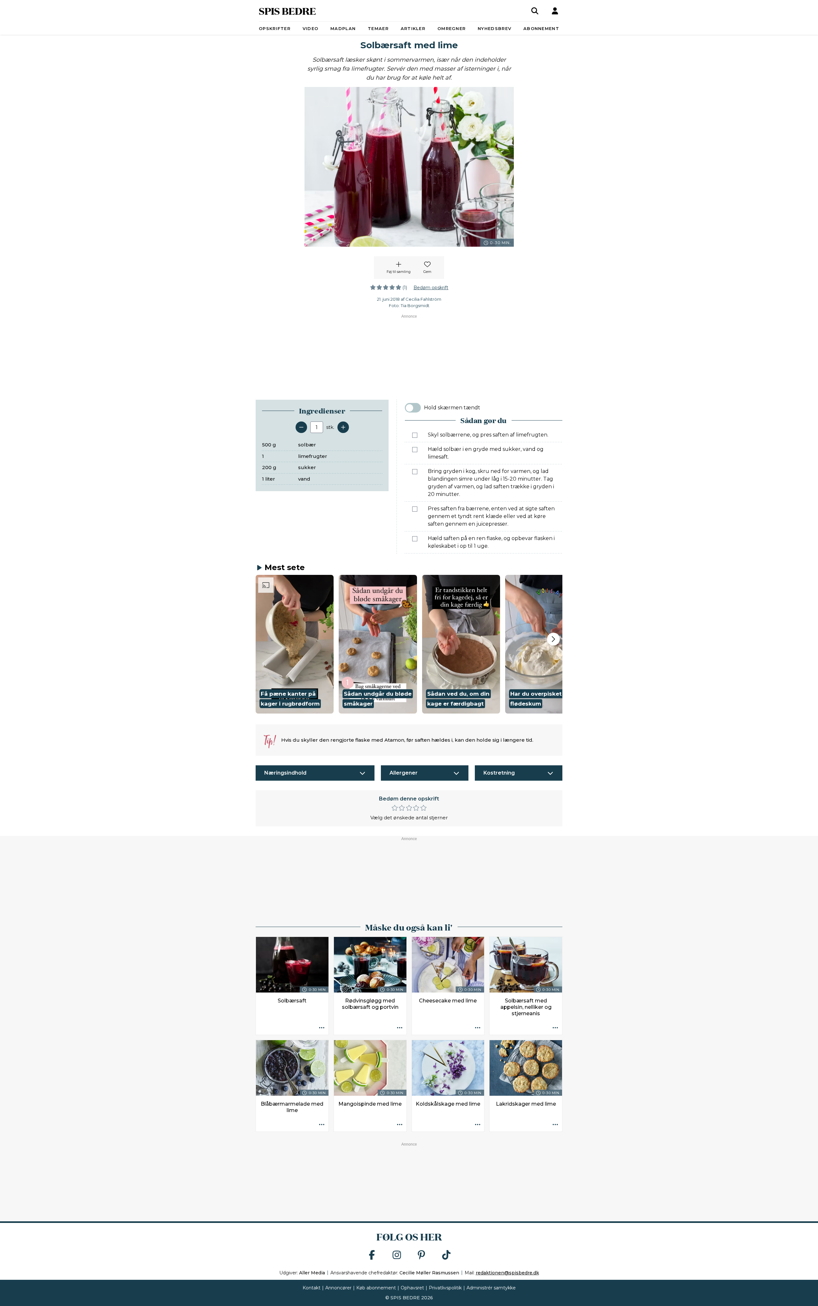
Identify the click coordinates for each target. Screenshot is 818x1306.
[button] (295, 644)
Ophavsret (412, 1288)
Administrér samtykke (491, 1288)
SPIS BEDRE (287, 11)
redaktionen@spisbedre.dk (507, 1273)
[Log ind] (555, 10)
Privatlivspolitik (445, 1288)
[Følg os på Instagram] (397, 1255)
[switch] (413, 408)
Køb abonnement (376, 1288)
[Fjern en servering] (301, 427)
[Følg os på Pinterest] (421, 1255)
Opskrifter (274, 28)
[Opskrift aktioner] (321, 1028)
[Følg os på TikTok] (446, 1255)
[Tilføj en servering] (343, 427)
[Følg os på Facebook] (372, 1255)
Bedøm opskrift (430, 287)
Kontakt (311, 1288)
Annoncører (338, 1288)
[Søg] (534, 10)
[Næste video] (553, 639)
